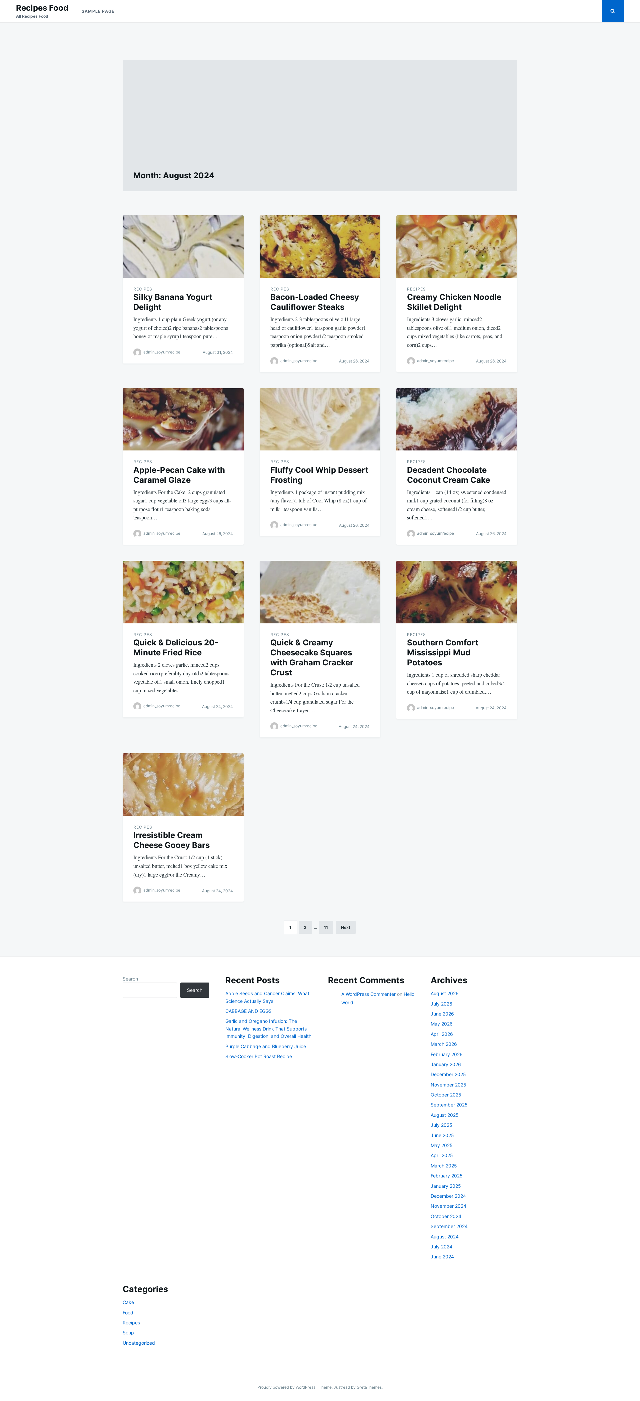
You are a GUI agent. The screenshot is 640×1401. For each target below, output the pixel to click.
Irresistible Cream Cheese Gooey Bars (171, 840)
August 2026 (445, 993)
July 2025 (441, 1125)
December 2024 (448, 1196)
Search (130, 979)
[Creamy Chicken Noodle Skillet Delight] (456, 246)
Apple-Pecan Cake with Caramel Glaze (179, 475)
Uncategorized (139, 1343)
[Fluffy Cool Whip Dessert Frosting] (320, 419)
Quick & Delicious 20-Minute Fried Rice (175, 647)
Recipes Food (42, 8)
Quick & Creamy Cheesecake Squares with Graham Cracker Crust (311, 657)
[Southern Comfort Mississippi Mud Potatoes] (456, 592)
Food (128, 1312)
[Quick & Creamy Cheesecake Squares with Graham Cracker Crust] (320, 592)
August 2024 (445, 1236)
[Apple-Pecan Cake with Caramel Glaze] (183, 419)
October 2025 (446, 1094)
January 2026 (446, 1064)
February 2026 (447, 1054)
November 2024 (448, 1206)
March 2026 (444, 1044)
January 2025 (446, 1186)
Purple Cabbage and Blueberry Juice (265, 1046)
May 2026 (442, 1024)
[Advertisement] (320, 120)
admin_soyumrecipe (161, 352)
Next (345, 927)
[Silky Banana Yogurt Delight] (183, 246)
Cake (128, 1302)
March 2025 (444, 1165)
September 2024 (449, 1226)
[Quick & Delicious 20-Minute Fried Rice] (183, 592)
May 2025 (442, 1145)
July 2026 (441, 1004)
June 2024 (442, 1256)
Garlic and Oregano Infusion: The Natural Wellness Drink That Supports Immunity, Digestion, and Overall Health (268, 1028)
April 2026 (442, 1034)
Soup (128, 1332)
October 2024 (446, 1216)
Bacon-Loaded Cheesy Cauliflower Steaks (314, 302)
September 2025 (449, 1104)
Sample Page (98, 11)
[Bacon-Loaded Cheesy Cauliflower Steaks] (320, 246)
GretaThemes (369, 1387)
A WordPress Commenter (368, 994)
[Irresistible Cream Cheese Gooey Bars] (183, 784)
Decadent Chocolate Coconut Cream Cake (448, 475)
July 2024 (441, 1246)
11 (326, 927)
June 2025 (442, 1135)
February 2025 (447, 1175)
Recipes (142, 289)
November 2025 (448, 1084)
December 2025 (448, 1074)
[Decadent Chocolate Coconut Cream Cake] (456, 419)
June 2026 (442, 1014)
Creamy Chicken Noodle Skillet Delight (454, 302)
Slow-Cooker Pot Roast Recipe (258, 1056)
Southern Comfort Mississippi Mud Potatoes (442, 652)
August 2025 (445, 1115)
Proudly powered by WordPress (286, 1387)
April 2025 (442, 1155)
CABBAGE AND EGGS (248, 1011)
